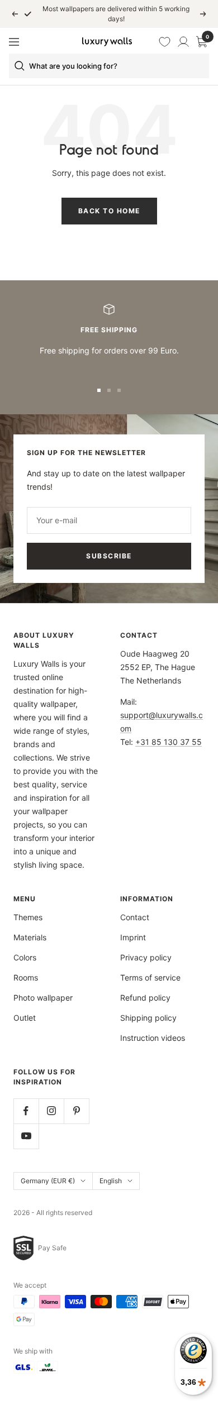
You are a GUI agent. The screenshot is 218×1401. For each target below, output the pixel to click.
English (110, 1181)
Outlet (24, 1017)
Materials (29, 937)
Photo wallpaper (43, 997)
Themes (27, 917)
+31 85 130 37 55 (168, 742)
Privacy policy (146, 957)
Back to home (109, 211)
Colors (24, 957)
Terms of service (150, 977)
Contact (134, 917)
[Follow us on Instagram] (51, 1110)
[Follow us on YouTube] (26, 1136)
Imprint (133, 937)
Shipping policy (148, 1017)
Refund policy (145, 997)
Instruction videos (152, 1038)
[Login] (183, 42)
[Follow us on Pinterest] (76, 1110)
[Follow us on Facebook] (26, 1110)
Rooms (25, 977)
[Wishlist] (165, 42)
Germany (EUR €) (48, 1181)
